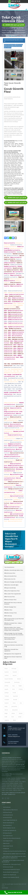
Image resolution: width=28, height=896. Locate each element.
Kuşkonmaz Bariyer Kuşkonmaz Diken (13, 657)
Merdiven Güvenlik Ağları (12, 585)
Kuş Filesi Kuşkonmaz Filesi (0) (9, 828)
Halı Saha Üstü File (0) (7, 817)
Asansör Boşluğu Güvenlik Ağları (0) (10, 820)
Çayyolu (6, 689)
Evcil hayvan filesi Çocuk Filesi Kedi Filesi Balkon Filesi (14, 619)
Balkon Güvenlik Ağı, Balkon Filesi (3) (10, 809)
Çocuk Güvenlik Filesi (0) (8, 815)
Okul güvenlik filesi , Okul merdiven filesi (10, 638)
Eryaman (7, 672)
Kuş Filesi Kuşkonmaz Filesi (13, 590)
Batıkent (19, 679)
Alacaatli (15, 699)
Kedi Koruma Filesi (10, 573)
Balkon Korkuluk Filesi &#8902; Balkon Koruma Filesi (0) (14, 853)
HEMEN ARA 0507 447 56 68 (14, 25)
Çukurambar (14, 706)
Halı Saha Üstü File (10, 579)
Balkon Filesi (9, 610)
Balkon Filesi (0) (6, 843)
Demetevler (17, 682)
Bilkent (14, 720)
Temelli (14, 692)
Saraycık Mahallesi (9, 679)
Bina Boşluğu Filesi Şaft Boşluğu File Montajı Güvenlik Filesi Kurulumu (13, 634)
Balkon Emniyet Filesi (11, 613)
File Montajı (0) (6, 848)
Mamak (20, 713)
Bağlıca (20, 685)
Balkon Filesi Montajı (19, 44)
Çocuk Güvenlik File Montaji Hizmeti (10, 44)
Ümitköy (21, 689)
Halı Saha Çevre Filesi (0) (8, 867)
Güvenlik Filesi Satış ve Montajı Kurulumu (13, 603)
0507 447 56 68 (15, 1)
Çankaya (6, 692)
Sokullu (19, 716)
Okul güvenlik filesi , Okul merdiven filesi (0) (12, 864)
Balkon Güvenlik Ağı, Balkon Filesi (14, 570)
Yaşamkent (15, 696)
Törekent (7, 696)
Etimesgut (14, 668)
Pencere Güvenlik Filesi (8, 46)
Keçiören (7, 703)
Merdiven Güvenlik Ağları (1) (8, 822)
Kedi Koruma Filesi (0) (7, 812)
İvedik (6, 716)
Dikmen (6, 710)
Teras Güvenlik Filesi (8, 47)
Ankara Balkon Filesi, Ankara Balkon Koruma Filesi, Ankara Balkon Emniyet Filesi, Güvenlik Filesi (13, 629)
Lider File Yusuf (5, 888)
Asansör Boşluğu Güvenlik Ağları (14, 582)
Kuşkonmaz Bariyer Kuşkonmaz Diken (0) (11, 877)
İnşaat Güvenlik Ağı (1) (7, 825)
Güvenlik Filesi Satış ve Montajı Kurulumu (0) (11, 838)
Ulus (21, 703)
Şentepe (6, 685)
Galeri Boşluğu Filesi (11, 607)
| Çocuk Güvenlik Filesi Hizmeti (11, 402)
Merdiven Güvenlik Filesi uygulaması (11, 650)
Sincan (6, 668)
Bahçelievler (15, 710)
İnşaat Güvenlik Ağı (11, 588)
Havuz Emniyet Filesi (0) (7, 835)
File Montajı (9, 615)
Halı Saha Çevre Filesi (11, 642)
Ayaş (13, 685)
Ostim (12, 716)
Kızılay (6, 706)
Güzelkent (7, 699)
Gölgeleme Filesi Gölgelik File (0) (9, 874)
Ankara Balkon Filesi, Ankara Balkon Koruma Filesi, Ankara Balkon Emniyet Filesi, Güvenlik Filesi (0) (14, 857)
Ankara (13, 713)
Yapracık (14, 675)
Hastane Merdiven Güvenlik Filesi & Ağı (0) (11, 869)
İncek (13, 689)
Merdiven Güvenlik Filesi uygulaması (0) (10, 872)
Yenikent (6, 675)
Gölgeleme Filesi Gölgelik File (13, 653)
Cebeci (14, 703)
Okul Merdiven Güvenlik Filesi (18, 46)
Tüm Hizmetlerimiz (9, 567)
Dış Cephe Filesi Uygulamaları (13, 593)
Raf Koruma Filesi (10, 596)
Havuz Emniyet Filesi (11, 599)
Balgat (6, 713)
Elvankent (15, 672)
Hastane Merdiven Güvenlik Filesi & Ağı (13, 645)
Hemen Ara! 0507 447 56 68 (15, 892)
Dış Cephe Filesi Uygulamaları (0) (9, 830)
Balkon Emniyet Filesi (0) (8, 846)
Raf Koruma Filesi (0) (7, 833)
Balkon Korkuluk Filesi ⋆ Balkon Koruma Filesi (13, 623)
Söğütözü (7, 720)
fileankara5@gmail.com (14, 736)
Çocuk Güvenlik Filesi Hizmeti (13, 290)
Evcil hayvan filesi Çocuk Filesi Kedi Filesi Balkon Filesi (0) (14, 851)
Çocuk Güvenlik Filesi (9, 243)
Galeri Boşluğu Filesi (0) (7, 840)
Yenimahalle (7, 682)
